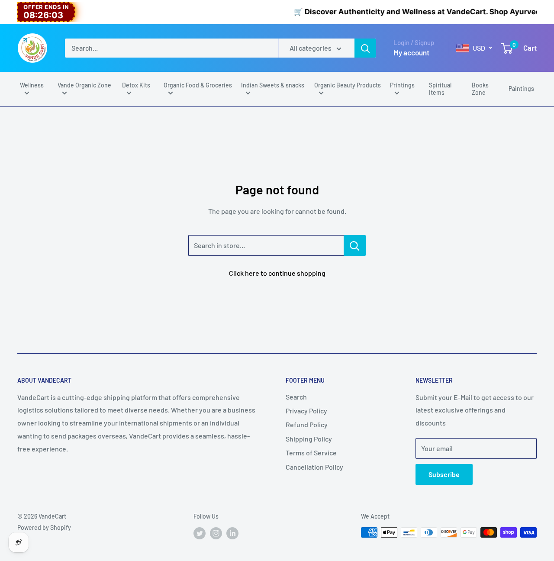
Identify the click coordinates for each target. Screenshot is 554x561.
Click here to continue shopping (277, 273)
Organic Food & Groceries (198, 85)
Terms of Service (311, 452)
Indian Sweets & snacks (272, 85)
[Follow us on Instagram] (216, 533)
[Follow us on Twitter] (199, 533)
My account (411, 52)
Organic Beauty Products (347, 85)
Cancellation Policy (314, 467)
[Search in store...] (355, 245)
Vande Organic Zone (84, 85)
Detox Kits (136, 85)
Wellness (32, 85)
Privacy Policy (306, 410)
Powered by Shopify (44, 527)
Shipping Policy (309, 439)
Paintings (521, 88)
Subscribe (444, 474)
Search (296, 397)
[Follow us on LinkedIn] (232, 533)
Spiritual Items (440, 88)
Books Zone (480, 88)
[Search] (365, 48)
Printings (402, 85)
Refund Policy (307, 424)
